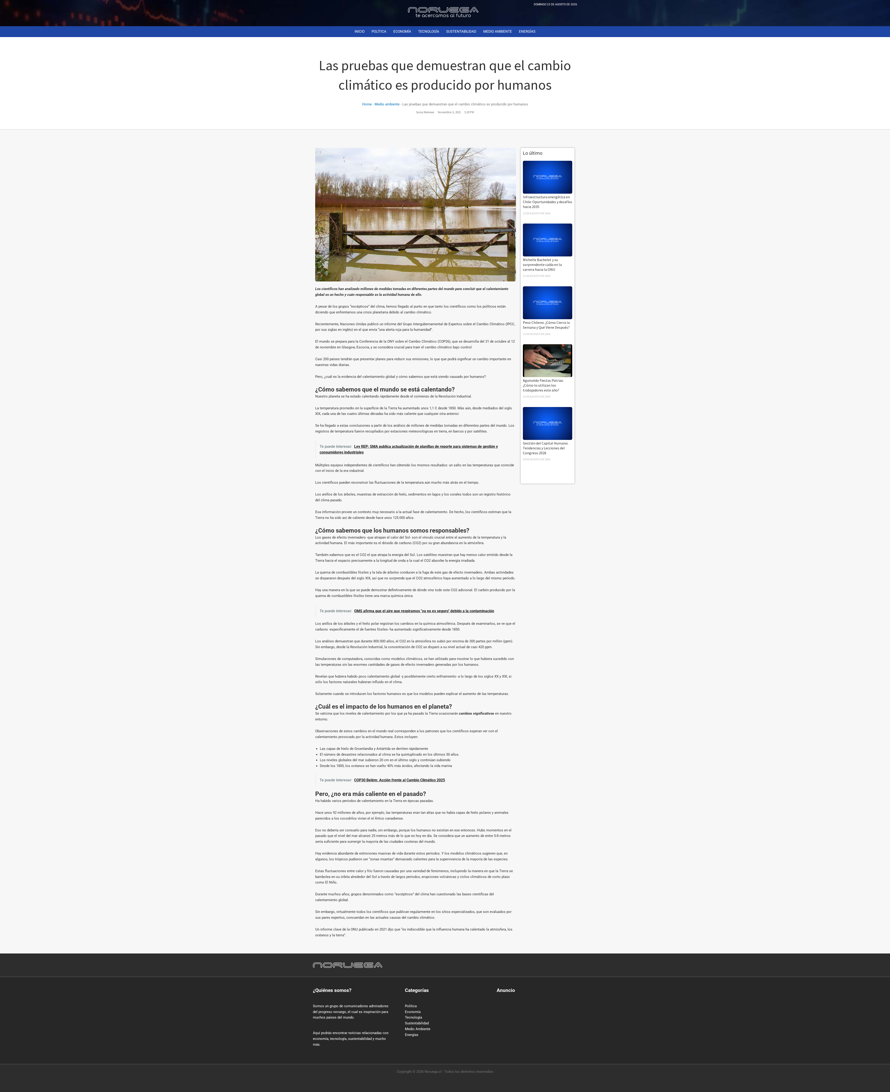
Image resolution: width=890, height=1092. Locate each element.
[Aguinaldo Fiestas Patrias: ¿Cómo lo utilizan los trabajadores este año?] (547, 360)
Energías (411, 1035)
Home (367, 104)
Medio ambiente (387, 104)
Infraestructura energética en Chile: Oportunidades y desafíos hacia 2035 (547, 202)
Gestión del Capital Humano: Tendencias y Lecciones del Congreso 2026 (545, 448)
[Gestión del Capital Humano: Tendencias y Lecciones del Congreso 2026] (547, 423)
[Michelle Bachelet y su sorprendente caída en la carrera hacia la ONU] (547, 240)
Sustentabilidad (417, 1023)
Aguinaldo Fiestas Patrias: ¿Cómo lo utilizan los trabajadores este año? (543, 385)
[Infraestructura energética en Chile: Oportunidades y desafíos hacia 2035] (547, 177)
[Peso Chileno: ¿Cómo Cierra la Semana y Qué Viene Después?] (547, 302)
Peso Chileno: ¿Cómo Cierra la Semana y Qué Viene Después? (546, 325)
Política (411, 1006)
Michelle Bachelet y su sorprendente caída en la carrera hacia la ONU (542, 264)
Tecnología (413, 1017)
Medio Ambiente (417, 1029)
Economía (413, 1012)
